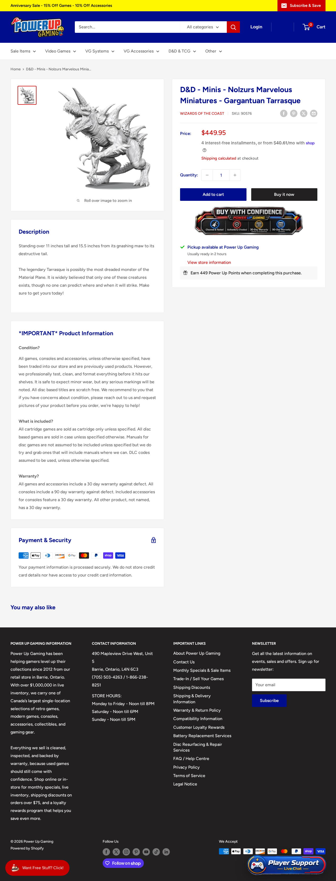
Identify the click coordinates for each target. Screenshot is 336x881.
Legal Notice (185, 784)
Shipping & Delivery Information (192, 698)
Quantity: (189, 174)
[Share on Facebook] (283, 113)
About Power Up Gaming (196, 653)
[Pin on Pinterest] (293, 113)
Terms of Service (189, 775)
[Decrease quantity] (207, 175)
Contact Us (184, 661)
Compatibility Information (197, 718)
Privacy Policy (186, 767)
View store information (209, 262)
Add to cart (213, 194)
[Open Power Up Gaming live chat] (286, 865)
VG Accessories (139, 51)
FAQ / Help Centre (191, 758)
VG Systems (97, 51)
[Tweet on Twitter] (303, 113)
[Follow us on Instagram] (126, 852)
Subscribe (269, 700)
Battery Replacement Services (202, 735)
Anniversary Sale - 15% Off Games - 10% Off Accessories (61, 5)
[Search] (233, 27)
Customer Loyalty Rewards (198, 727)
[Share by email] (313, 113)
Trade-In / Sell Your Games (198, 678)
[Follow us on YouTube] (146, 852)
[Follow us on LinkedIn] (166, 852)
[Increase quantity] (234, 175)
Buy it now (284, 194)
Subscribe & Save (305, 5)
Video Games (57, 51)
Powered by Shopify (27, 848)
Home (15, 69)
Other (210, 51)
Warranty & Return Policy (197, 710)
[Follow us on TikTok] (156, 852)
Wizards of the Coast (202, 113)
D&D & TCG (179, 51)
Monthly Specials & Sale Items (201, 670)
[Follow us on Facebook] (106, 852)
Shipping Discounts (191, 687)
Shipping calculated (218, 158)
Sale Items (20, 51)
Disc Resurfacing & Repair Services (197, 747)
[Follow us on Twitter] (116, 852)
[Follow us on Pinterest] (136, 852)
